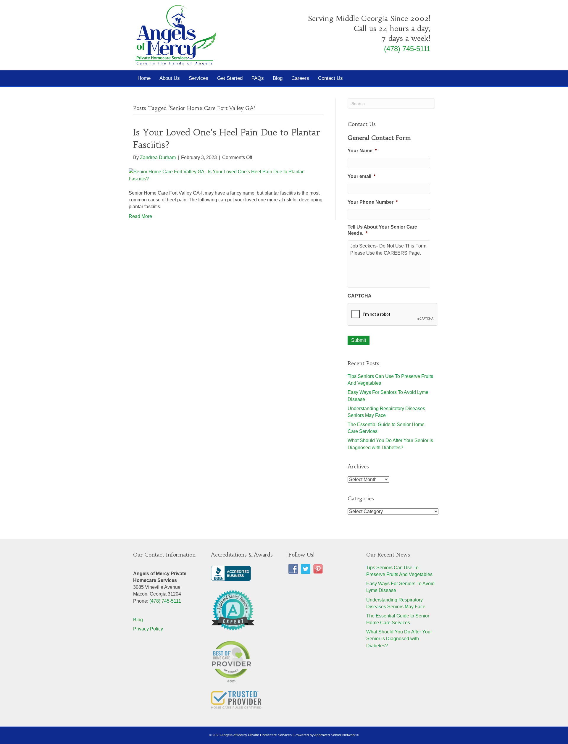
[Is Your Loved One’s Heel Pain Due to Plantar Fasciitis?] (225, 174)
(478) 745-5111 (407, 49)
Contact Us (330, 78)
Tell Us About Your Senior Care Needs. (382, 230)
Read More (140, 216)
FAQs (257, 78)
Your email (361, 176)
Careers (300, 78)
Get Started (230, 78)
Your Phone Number (373, 202)
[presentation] (393, 314)
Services (198, 78)
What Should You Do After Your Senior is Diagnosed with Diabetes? (399, 638)
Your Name (362, 150)
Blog (278, 78)
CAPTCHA (360, 295)
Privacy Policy (148, 628)
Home (144, 78)
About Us (169, 78)
